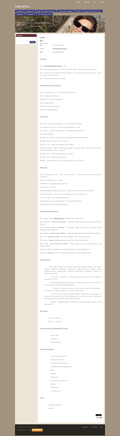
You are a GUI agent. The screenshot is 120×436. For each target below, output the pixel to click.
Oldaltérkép (86, 2)
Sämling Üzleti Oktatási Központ (53, 66)
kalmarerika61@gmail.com (60, 48)
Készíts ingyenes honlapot (24, 430)
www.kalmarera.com (59, 218)
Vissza (98, 417)
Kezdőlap (77, 2)
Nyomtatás (102, 2)
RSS (94, 2)
